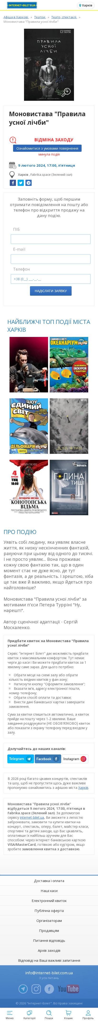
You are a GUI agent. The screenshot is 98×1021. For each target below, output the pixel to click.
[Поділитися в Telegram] (28, 183)
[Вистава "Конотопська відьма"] (29, 487)
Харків (83, 787)
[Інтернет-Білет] (22, 5)
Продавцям (49, 930)
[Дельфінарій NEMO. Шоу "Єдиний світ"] (29, 426)
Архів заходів (49, 950)
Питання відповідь (49, 940)
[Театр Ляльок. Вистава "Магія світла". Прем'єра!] (29, 364)
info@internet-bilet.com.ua (49, 972)
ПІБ (16, 229)
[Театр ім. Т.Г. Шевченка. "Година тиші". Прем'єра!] (69, 487)
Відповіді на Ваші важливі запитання (49, 960)
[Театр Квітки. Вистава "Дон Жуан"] (69, 426)
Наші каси (49, 890)
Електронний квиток (49, 900)
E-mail (19, 249)
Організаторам (49, 920)
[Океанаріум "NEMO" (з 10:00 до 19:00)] (69, 364)
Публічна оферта (49, 910)
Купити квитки (29, 386)
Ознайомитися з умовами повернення (47, 148)
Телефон (21, 269)
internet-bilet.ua (32, 817)
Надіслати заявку (51, 291)
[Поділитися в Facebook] (13, 183)
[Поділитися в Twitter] (21, 183)
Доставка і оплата (49, 880)
